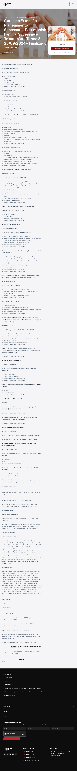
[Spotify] (13, 754)
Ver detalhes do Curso (11, 47)
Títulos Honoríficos (9, 695)
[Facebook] (4, 754)
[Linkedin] (7, 754)
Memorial (6, 681)
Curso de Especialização (18, 17)
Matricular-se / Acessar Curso (62, 48)
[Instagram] (16, 754)
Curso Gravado (33, 17)
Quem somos (8, 677)
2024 (6, 17)
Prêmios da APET (8, 684)
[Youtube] (10, 754)
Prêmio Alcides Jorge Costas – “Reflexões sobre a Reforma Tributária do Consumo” (27, 692)
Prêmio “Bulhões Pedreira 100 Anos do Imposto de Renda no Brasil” (22, 688)
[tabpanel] (22, 362)
